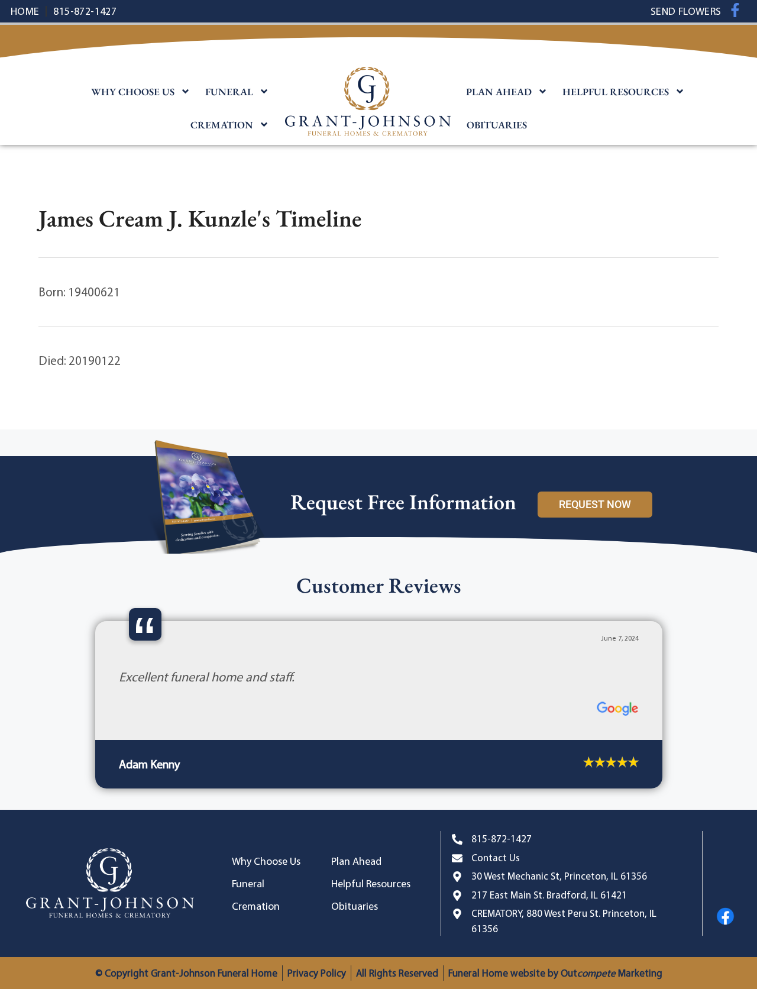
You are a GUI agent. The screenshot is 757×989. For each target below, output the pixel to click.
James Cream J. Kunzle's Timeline (199, 218)
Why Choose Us (132, 91)
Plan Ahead (499, 91)
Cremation (221, 124)
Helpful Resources (615, 91)
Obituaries (497, 124)
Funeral (229, 91)
